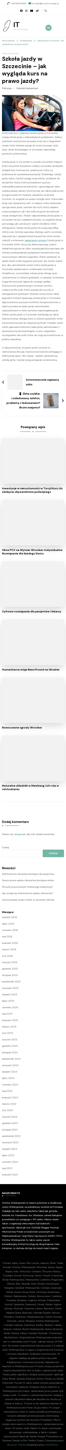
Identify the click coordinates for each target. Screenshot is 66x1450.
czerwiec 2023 (10, 1162)
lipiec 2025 (8, 1001)
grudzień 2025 (10, 968)
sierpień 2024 (9, 1071)
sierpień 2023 (9, 1149)
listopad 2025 (10, 975)
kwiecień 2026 (10, 943)
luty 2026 (7, 956)
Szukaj (5, 847)
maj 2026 (7, 936)
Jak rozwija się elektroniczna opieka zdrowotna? (27, 893)
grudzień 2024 (10, 1046)
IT (16, 25)
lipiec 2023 (8, 1155)
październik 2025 (11, 981)
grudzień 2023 (10, 1123)
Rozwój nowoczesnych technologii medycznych (27, 887)
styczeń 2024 (9, 1117)
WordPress (52, 1445)
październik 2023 (11, 1136)
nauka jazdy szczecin (36, 240)
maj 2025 (7, 1013)
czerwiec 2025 (10, 1007)
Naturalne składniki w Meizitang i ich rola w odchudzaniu (30, 787)
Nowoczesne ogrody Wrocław (22, 727)
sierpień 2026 (9, 917)
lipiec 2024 (8, 1078)
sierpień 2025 (9, 994)
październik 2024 (11, 1059)
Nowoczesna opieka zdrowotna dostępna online (28, 880)
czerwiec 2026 (10, 930)
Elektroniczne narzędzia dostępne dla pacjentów (28, 874)
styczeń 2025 (9, 1039)
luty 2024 (7, 1110)
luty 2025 (7, 1033)
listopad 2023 (10, 1129)
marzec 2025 (9, 1026)
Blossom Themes (17, 1445)
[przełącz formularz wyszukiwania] (46, 11)
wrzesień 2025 (10, 988)
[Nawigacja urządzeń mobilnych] (48, 28)
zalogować (19, 834)
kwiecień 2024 (10, 1097)
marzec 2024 (9, 1104)
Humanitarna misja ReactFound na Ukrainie (30, 669)
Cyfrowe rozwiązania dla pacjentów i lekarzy (31, 611)
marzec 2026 (9, 949)
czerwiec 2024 (10, 1084)
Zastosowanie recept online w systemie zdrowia (28, 900)
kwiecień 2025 (10, 1020)
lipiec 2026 (8, 923)
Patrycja (7, 88)
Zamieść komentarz (27, 88)
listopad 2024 (10, 1052)
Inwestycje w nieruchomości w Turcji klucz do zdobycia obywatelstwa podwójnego (32, 490)
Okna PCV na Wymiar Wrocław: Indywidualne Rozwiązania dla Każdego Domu (32, 551)
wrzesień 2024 (10, 1065)
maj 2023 (7, 1168)
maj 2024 (7, 1091)
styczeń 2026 (9, 962)
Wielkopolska (10, 53)
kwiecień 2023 (10, 1174)
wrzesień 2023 (10, 1142)
